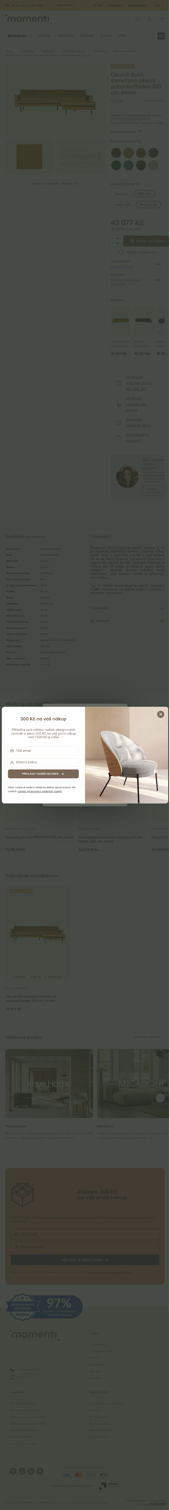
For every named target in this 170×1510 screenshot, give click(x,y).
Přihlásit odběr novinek (39, 774)
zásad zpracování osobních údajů (39, 791)
